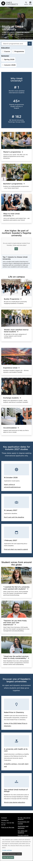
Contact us (4, 820)
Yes (16, 248)
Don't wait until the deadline (14, 517)
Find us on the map (7, 827)
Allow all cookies (8, 857)
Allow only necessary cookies (12, 854)
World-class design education (14, 802)
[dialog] (16, 849)
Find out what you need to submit (16, 549)
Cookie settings (7, 850)
